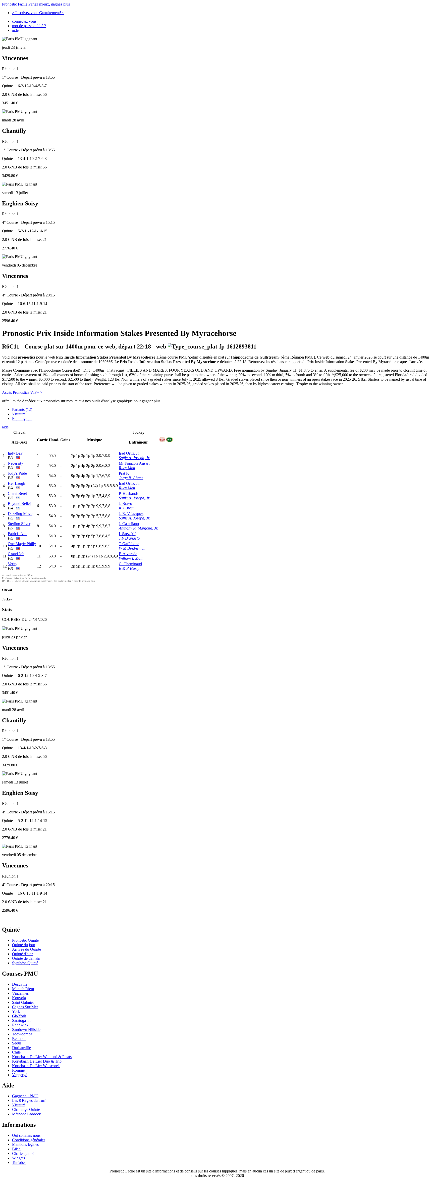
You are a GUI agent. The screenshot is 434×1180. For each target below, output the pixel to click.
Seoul (16, 1043)
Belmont (19, 1038)
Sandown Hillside (26, 1029)
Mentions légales (25, 1144)
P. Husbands (128, 493)
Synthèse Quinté (25, 963)
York (16, 1011)
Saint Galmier (23, 1002)
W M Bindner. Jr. (132, 548)
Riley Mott (127, 468)
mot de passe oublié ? (29, 26)
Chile (16, 1052)
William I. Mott (130, 558)
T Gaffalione (129, 544)
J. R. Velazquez (131, 513)
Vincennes (20, 993)
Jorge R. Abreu (131, 478)
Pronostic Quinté (25, 940)
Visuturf (18, 414)
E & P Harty (129, 568)
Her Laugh (16, 483)
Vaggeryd (19, 1075)
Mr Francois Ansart (134, 463)
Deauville (19, 984)
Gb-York (19, 1016)
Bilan (16, 1149)
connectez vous (24, 21)
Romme (18, 1070)
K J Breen (127, 508)
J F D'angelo (129, 538)
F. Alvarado (128, 554)
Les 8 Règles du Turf (28, 1100)
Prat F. (124, 473)
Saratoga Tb (21, 1020)
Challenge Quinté (26, 1109)
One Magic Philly (22, 544)
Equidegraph (22, 418)
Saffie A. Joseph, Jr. (134, 458)
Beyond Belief (19, 503)
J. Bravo (125, 503)
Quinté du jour (23, 945)
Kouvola (19, 998)
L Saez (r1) (127, 534)
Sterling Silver (19, 523)
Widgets (18, 1158)
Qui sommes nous (26, 1135)
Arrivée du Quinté (26, 949)
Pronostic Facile (36, 4)
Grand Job (16, 554)
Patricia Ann (17, 534)
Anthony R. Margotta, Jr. (138, 528)
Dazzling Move (20, 513)
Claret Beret (17, 493)
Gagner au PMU (25, 1096)
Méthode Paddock (26, 1114)
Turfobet (19, 1162)
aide (15, 30)
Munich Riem (23, 989)
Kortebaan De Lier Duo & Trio (37, 1061)
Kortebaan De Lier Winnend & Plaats (42, 1057)
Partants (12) (22, 409)
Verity (12, 564)
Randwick (20, 1025)
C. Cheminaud (130, 564)
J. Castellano (129, 523)
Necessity (15, 463)
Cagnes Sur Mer (25, 1007)
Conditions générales (28, 1140)
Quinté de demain (26, 958)
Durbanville (21, 1047)
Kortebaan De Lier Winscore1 (36, 1066)
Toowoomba (22, 1034)
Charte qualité (23, 1153)
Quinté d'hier (22, 954)
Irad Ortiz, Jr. (129, 453)
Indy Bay (15, 453)
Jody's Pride (17, 473)
